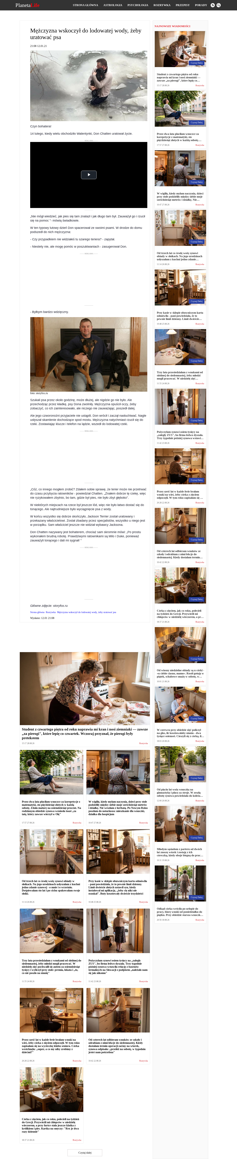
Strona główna (85, 5)
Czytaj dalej (84, 1152)
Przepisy (183, 5)
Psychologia (138, 5)
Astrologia (112, 5)
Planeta (27, 5)
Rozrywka (162, 5)
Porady (201, 5)
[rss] (213, 5)
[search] (219, 5)
